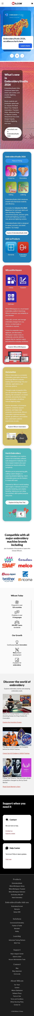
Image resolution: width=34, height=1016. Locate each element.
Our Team (17, 985)
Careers (17, 987)
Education (17, 928)
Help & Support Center (17, 954)
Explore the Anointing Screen (12, 722)
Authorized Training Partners (17, 940)
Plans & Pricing (17, 161)
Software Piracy (17, 993)
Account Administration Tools (17, 959)
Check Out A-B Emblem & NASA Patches (16, 753)
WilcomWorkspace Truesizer (17, 889)
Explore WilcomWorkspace (17, 347)
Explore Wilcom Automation (17, 427)
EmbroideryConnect (17, 906)
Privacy (21, 1011)
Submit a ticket (10, 833)
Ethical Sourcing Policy (17, 1002)
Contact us (9, 831)
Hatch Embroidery (17, 897)
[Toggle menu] (2, 3)
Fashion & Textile (17, 925)
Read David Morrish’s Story (11, 787)
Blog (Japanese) (17, 971)
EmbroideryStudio (17, 883)
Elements (17, 909)
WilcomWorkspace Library (17, 886)
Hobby (17, 931)
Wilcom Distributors (17, 990)
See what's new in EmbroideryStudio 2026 (13, 132)
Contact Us (17, 1005)
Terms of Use (17, 996)
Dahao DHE (17, 912)
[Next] (22, 56)
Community (17, 974)
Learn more (25, 46)
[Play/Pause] (17, 56)
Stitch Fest (17, 943)
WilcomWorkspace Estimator (17, 892)
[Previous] (12, 56)
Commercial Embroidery (17, 923)
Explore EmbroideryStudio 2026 (17, 233)
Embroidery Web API (17, 895)
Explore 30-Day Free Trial (17, 502)
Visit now (8, 859)
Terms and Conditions (17, 999)
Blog (17, 968)
